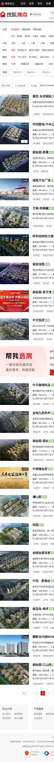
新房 (31, 3)
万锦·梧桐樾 (41, 208)
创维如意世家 (42, 552)
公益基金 (38, 718)
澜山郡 (37, 496)
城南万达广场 (42, 180)
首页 (23, 3)
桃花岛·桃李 (41, 608)
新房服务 (38, 714)
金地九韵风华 (42, 413)
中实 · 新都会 (41, 580)
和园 (36, 524)
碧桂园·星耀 (41, 152)
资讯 (40, 3)
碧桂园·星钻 (41, 441)
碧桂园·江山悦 (42, 664)
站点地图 (18, 718)
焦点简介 (6, 714)
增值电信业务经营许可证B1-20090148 (38, 746)
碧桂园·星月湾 (42, 292)
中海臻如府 (40, 468)
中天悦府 (39, 320)
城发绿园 (39, 264)
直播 (48, 3)
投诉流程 (6, 718)
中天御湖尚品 (42, 385)
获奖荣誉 (18, 714)
